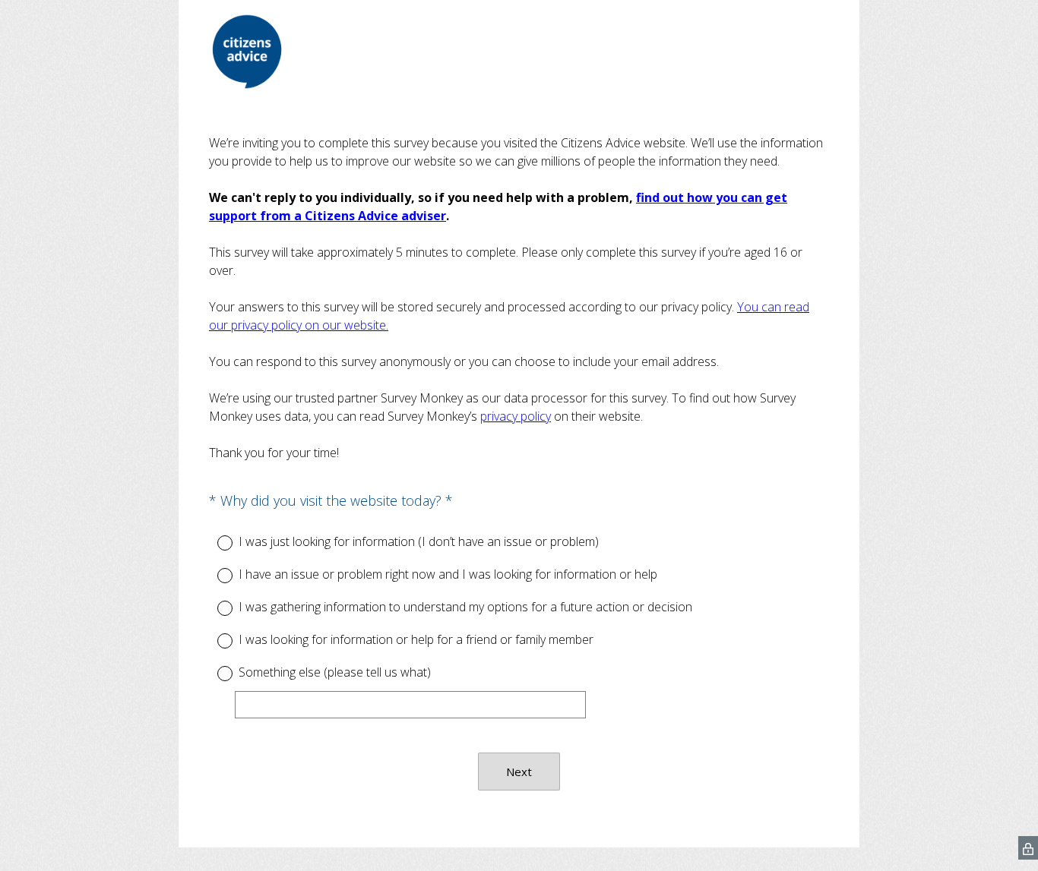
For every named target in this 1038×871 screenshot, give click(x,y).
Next (519, 771)
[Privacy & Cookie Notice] (1028, 848)
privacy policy (515, 416)
